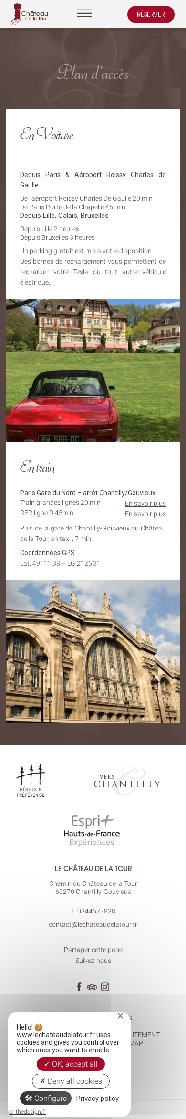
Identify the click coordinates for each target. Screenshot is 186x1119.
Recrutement (136, 1035)
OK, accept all (74, 1064)
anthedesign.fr (28, 1112)
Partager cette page (93, 949)
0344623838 (96, 911)
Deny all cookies (74, 1081)
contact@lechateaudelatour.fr (93, 924)
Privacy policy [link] (97, 1098)
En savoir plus (145, 503)
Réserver (151, 14)
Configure (49, 1098)
